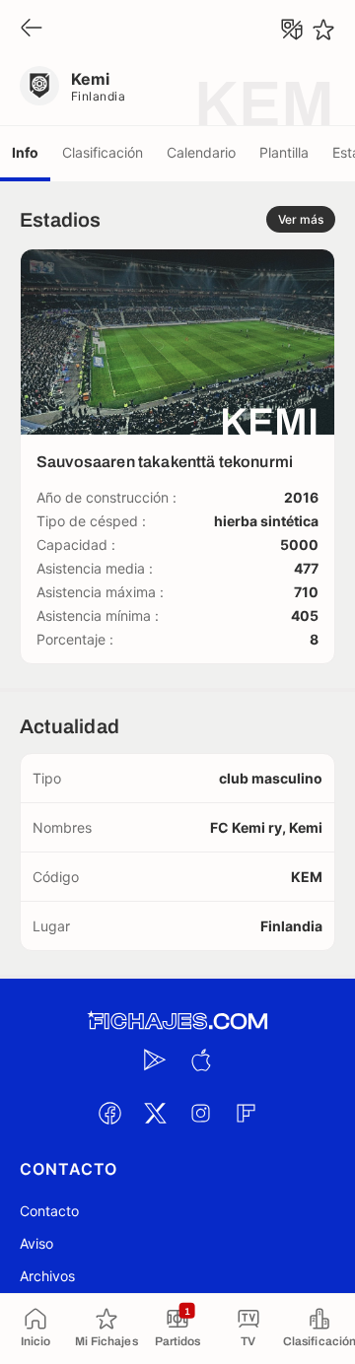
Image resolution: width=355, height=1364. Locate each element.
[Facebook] (109, 1112)
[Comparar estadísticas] (292, 29)
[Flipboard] (245, 1112)
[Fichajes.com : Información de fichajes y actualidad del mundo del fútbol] (177, 1021)
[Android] (155, 1059)
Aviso (36, 1243)
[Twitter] (155, 1112)
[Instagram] (200, 1112)
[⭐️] (323, 29)
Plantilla (284, 152)
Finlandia (98, 96)
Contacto (49, 1210)
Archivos (47, 1275)
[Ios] (200, 1059)
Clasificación (102, 152)
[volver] (31, 29)
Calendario (201, 152)
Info (25, 152)
